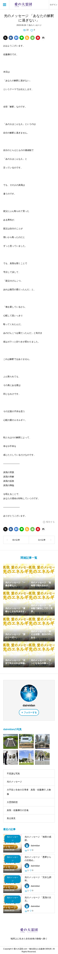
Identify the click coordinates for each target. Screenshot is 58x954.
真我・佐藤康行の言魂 (17, 810)
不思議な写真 (13, 773)
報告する (50, 522)
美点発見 (11, 818)
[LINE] (21, 38)
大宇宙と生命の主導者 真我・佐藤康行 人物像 (29, 791)
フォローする (30, 712)
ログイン (53, 5)
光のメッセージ (34, 25)
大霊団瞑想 (12, 802)
